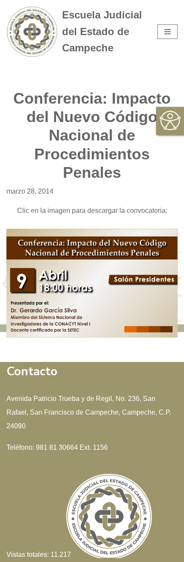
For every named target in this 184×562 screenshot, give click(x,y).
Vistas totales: (28, 554)
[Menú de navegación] (167, 31)
